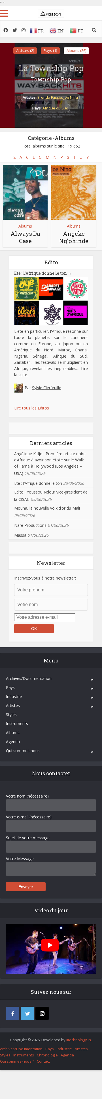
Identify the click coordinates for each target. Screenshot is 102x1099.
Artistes (13, 705)
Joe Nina (71, 97)
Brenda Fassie (49, 97)
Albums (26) (76, 50)
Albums (25, 226)
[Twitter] (27, 1013)
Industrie (14, 696)
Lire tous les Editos (31, 408)
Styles (11, 714)
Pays (10, 687)
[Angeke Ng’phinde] (73, 192)
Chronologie (47, 1055)
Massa (20, 535)
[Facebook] (12, 1013)
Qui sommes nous (23, 750)
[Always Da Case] (25, 192)
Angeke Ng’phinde (73, 237)
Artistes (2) (25, 50)
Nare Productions (30, 525)
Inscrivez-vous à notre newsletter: (45, 578)
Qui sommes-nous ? (17, 1061)
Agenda (13, 741)
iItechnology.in (78, 1039)
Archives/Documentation (29, 678)
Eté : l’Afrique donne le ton (43, 273)
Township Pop (51, 79)
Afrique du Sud (55, 108)
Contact (43, 1061)
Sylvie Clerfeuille (46, 387)
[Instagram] (42, 1013)
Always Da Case (25, 237)
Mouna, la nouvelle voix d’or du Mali (47, 508)
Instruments (17, 723)
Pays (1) (50, 50)
